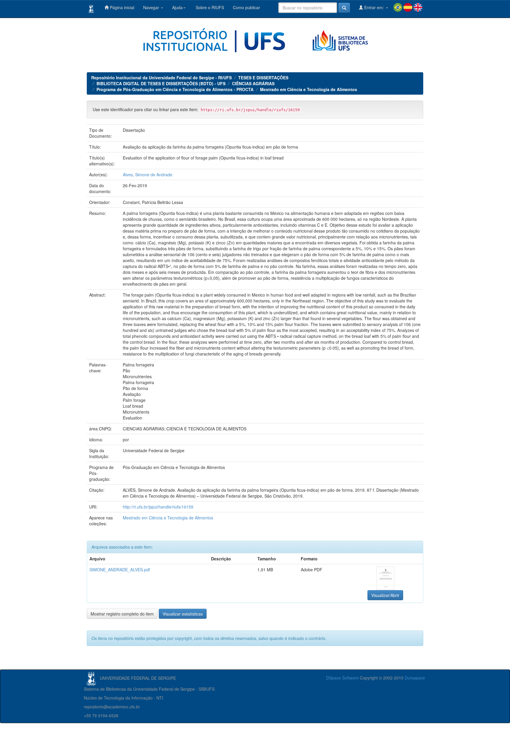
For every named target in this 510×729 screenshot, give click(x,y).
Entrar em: (374, 7)
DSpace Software (342, 678)
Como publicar (246, 7)
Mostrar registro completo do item (122, 614)
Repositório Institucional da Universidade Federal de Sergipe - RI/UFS (161, 77)
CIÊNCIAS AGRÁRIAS (253, 83)
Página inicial (121, 7)
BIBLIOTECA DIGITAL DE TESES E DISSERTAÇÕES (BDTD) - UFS (161, 83)
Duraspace (415, 678)
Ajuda (177, 7)
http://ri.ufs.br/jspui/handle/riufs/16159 (158, 507)
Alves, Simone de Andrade (147, 174)
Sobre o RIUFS (209, 7)
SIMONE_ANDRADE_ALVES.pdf (119, 569)
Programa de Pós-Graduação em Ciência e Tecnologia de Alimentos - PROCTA (175, 89)
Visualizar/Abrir (385, 595)
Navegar (151, 7)
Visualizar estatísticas (183, 614)
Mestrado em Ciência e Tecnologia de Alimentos (308, 89)
